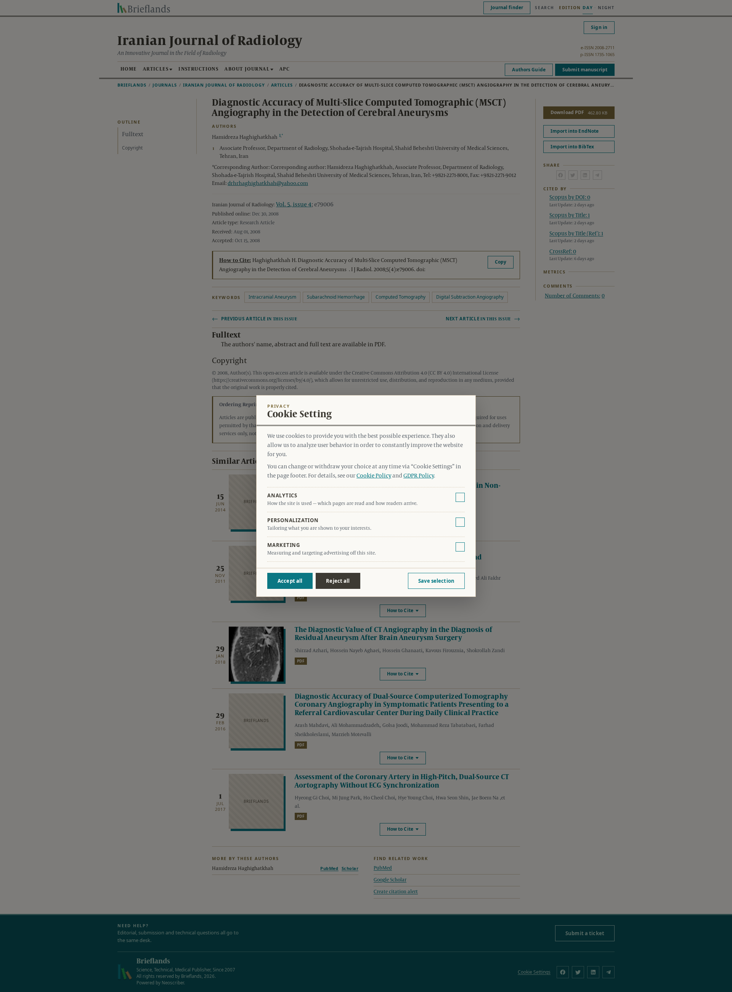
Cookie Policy (373, 476)
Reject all (338, 580)
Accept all (290, 580)
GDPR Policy (418, 476)
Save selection (436, 580)
